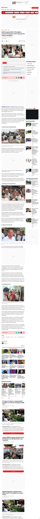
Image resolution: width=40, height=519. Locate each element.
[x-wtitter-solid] (21, 77)
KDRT (3, 114)
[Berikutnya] (25, 387)
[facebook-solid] (19, 77)
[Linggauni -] (3, 343)
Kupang (3, 106)
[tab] (4, 63)
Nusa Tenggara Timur (6, 111)
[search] (30, 7)
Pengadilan (13, 106)
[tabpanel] (13, 70)
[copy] (23, 77)
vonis (11, 107)
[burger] (37, 9)
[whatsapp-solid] (16, 77)
